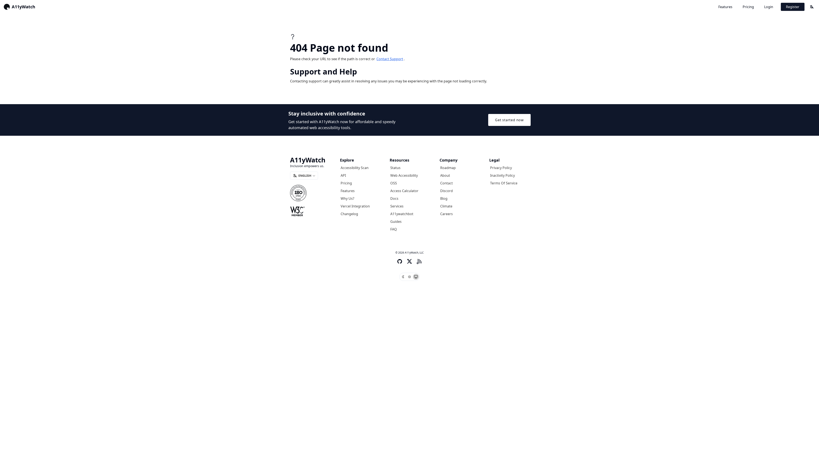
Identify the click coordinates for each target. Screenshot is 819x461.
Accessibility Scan (355, 167)
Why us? (347, 198)
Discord (446, 190)
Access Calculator (404, 190)
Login (768, 6)
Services (397, 206)
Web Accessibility (404, 175)
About (445, 175)
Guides (396, 221)
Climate (446, 206)
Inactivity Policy (502, 175)
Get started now (509, 120)
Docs (394, 198)
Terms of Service (503, 183)
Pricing (748, 6)
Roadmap (448, 167)
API (343, 175)
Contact (446, 183)
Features (725, 6)
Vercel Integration (355, 206)
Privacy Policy (501, 167)
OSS (393, 183)
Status (395, 167)
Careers (446, 214)
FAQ (393, 229)
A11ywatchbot (401, 214)
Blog (443, 198)
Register (792, 6)
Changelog (349, 214)
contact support (389, 59)
